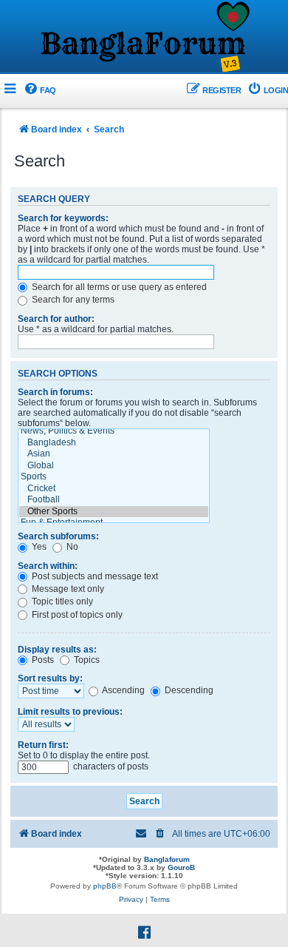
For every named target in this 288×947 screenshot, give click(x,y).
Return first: (43, 745)
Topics (86, 660)
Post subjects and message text (94, 576)
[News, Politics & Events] (113, 431)
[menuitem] (39, 90)
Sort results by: (50, 678)
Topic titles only (61, 601)
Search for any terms (72, 299)
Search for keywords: (63, 218)
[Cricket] (113, 489)
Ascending (122, 690)
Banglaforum (167, 859)
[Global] (113, 466)
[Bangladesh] (113, 443)
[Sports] (113, 477)
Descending (187, 690)
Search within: (48, 566)
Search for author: (56, 319)
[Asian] (113, 454)
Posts (42, 660)
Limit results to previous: (70, 712)
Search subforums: (58, 536)
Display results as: (57, 649)
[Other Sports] (113, 512)
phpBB (105, 886)
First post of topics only (76, 615)
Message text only (67, 589)
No (71, 547)
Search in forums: (55, 392)
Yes (38, 547)
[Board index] (144, 37)
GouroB (181, 867)
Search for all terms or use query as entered (118, 287)
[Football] (113, 500)
